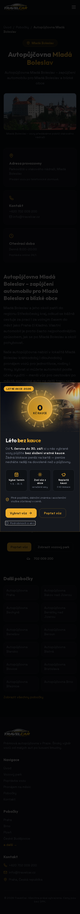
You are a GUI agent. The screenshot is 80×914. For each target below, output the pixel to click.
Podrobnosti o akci (22, 523)
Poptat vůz (52, 513)
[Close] (74, 388)
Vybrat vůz (18, 513)
